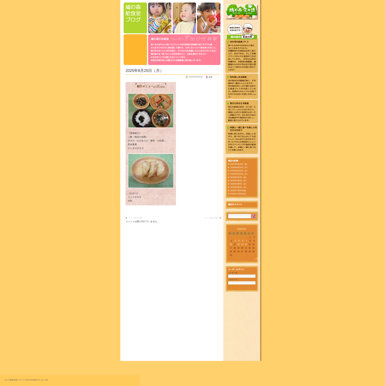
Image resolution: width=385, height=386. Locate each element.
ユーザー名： (233, 273)
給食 (210, 77)
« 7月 (256, 259)
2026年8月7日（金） (239, 177)
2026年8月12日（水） (239, 171)
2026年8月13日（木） (239, 167)
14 (246, 244)
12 (238, 244)
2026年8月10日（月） (239, 174)
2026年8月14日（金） (239, 164)
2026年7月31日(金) (238, 190)
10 (231, 244)
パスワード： (233, 280)
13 (242, 244)
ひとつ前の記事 (135, 218)
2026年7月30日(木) (238, 194)
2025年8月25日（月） (145, 70)
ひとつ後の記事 (211, 218)
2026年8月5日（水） (239, 184)
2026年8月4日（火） (239, 187)
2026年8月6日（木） (239, 181)
